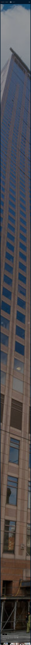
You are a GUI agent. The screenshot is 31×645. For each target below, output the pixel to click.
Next (29, 323)
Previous (2, 323)
